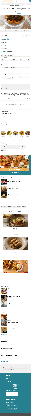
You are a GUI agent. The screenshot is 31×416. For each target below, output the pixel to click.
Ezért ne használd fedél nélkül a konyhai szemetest (13, 303)
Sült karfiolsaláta (4, 358)
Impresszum (15, 387)
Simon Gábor (15, 257)
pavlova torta (6, 146)
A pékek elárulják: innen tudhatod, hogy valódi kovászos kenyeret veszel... (13, 188)
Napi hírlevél (8, 399)
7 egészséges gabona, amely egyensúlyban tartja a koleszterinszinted (14, 194)
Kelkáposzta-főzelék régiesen (12, 328)
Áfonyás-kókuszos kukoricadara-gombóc (9, 355)
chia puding (13, 148)
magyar (5, 55)
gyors (2, 55)
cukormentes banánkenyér (5, 148)
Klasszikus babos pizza (5, 351)
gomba (6, 42)
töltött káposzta (10, 206)
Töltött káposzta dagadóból (15, 253)
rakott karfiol (24, 206)
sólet (14, 206)
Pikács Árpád (15, 280)
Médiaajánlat (15, 388)
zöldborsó (6, 44)
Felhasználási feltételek (15, 384)
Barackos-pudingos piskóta (6, 348)
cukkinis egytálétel (3, 206)
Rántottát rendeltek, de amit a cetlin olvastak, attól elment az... (13, 290)
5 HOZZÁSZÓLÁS (19, 13)
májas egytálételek (18, 5)
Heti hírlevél (13, 399)
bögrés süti (9, 320)
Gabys (15, 11)
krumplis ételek (19, 206)
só (2, 48)
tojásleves (23, 148)
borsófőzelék (3, 150)
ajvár (2, 146)
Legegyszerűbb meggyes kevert (12, 322)
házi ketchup (12, 146)
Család (8, 186)
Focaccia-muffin (4, 341)
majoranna (5, 45)
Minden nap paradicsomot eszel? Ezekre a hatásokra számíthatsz (13, 182)
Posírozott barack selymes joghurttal (8, 344)
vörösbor (4, 51)
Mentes (8, 288)
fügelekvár (23, 146)
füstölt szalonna (6, 39)
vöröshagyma (7, 41)
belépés (8, 113)
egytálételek (12, 5)
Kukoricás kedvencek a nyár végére (9, 369)
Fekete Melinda (15, 234)
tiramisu (8, 314)
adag (26, 35)
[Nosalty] (2, 1)
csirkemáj (6, 38)
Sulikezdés (8, 179)
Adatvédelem (15, 385)
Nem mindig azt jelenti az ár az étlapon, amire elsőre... (13, 297)
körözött (18, 148)
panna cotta (18, 146)
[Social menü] (23, 1)
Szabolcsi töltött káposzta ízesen (15, 276)
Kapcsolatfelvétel (15, 386)
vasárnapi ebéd (10, 55)
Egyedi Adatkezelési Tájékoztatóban (11, 409)
